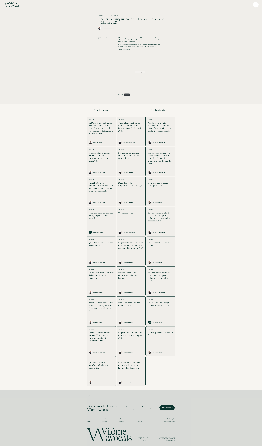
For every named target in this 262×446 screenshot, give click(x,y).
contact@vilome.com (170, 440)
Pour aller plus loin (158, 110)
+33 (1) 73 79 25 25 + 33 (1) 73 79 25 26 (167, 438)
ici (129, 49)
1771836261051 (120, 94)
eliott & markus (142, 440)
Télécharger (127, 94)
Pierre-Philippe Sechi (109, 28)
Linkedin (140, 421)
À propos (89, 419)
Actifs (120, 419)
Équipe (88, 421)
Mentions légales (171, 419)
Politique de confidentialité (169, 421)
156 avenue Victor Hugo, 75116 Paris (167, 437)
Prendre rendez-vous (167, 407)
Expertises (104, 419)
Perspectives (121, 421)
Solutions (104, 421)
